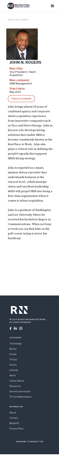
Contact (13, 418)
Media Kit (14, 423)
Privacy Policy (16, 428)
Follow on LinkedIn (21, 98)
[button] (52, 6)
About (12, 412)
